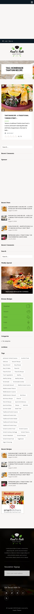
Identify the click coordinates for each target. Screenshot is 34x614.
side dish (25, 405)
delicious (5, 361)
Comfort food (25, 358)
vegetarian (21, 439)
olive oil (18, 398)
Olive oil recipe (7, 402)
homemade (6, 382)
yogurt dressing (7, 442)
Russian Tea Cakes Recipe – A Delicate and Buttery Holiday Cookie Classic (20, 217)
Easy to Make (6, 368)
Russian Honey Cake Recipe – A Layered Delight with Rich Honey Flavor (20, 207)
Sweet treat (18, 408)
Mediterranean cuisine (24, 385)
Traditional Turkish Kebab (10, 418)
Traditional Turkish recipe (10, 422)
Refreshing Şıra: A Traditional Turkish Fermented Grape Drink (20, 236)
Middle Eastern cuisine (9, 392)
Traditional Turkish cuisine (10, 412)
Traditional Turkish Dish (9, 415)
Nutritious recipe (8, 398)
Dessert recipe (16, 361)
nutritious (23, 395)
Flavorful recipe (19, 371)
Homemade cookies (18, 382)
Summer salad (7, 408)
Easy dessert (6, 365)
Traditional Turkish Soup (9, 425)
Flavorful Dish (7, 371)
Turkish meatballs (8, 435)
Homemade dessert (8, 385)
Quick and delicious (20, 402)
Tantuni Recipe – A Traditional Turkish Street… (17, 117)
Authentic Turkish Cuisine (10, 358)
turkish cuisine (23, 429)
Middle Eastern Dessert (9, 395)
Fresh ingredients (8, 375)
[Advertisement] (17, 21)
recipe (17, 405)
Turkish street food (8, 439)
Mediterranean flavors (9, 388)
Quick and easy (7, 405)
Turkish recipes (21, 435)
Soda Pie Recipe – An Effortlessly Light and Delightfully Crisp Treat (20, 227)
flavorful (16, 368)
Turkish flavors (25, 432)
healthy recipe (19, 378)
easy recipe (17, 365)
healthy (19, 375)
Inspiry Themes (17, 610)
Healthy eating (7, 378)
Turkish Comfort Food (9, 429)
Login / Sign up (8, 41)
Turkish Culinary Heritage (10, 432)
